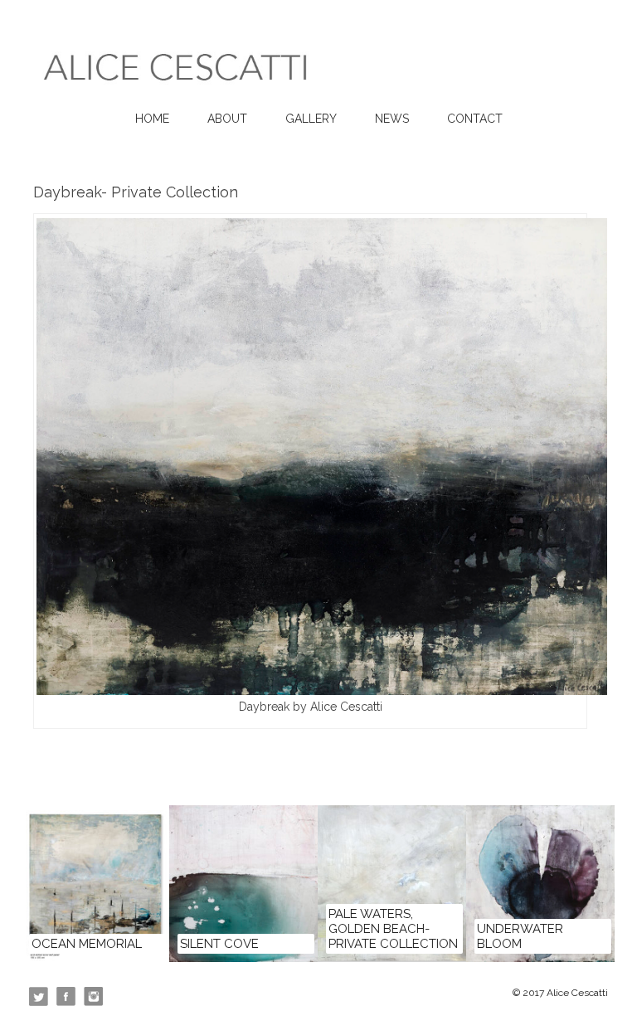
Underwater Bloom (520, 936)
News (392, 118)
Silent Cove (219, 943)
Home (152, 118)
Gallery (311, 118)
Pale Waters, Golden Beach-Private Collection (393, 928)
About (227, 118)
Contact (475, 118)
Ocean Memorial (87, 943)
